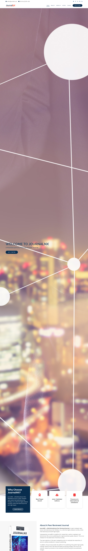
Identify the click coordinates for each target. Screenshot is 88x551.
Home (48, 5)
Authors (58, 5)
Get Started (11, 252)
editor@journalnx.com (12, 1)
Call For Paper (77, 5)
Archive (64, 5)
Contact (69, 5)
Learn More (17, 509)
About (52, 5)
